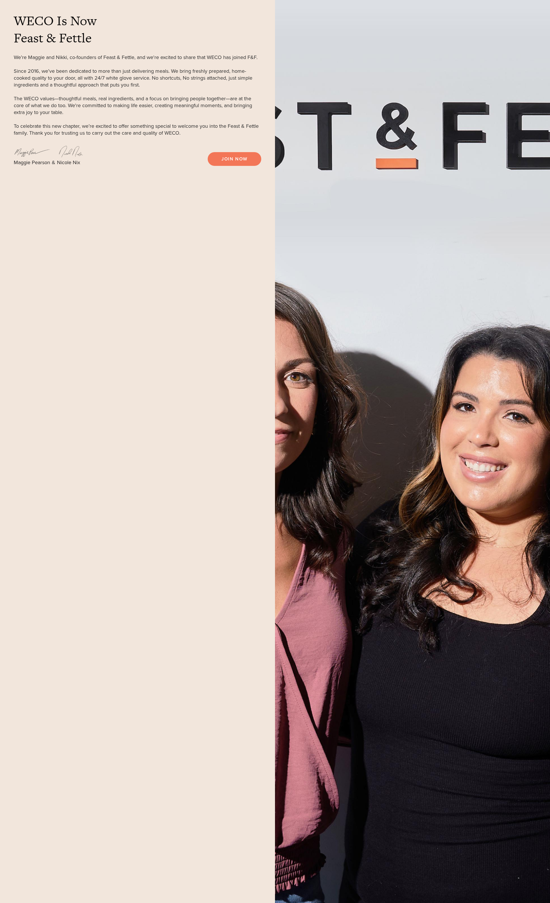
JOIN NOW (234, 159)
